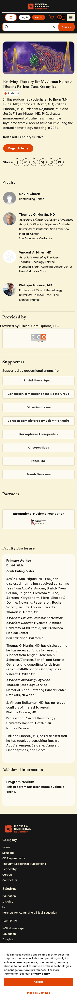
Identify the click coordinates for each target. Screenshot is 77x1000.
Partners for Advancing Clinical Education (29, 912)
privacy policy (40, 973)
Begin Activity (18, 148)
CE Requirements (13, 858)
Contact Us (9, 880)
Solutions (8, 852)
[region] (38, 971)
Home (6, 847)
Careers (7, 874)
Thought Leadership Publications (24, 863)
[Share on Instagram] (51, 162)
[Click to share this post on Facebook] (17, 162)
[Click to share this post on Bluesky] (43, 162)
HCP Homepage (12, 928)
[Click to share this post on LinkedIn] (26, 162)
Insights (7, 901)
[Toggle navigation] (71, 17)
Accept (38, 981)
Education (9, 896)
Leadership (9, 869)
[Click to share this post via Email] (60, 162)
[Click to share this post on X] (34, 162)
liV (4, 907)
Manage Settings (38, 992)
